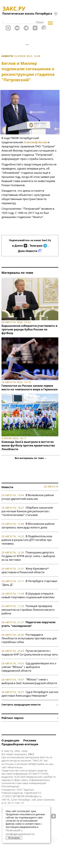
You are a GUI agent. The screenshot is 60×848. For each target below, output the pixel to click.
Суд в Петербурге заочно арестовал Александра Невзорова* (29, 693)
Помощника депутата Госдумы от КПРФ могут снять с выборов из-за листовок (28, 556)
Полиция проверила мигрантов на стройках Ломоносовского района (28, 609)
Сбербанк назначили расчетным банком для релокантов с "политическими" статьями (27, 511)
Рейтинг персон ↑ (29, 718)
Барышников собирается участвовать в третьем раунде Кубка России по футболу (29, 329)
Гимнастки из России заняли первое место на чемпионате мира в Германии (29, 387)
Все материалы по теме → (31, 458)
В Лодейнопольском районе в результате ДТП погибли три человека (26, 539)
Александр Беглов (35, 142)
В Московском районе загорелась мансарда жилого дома (28, 525)
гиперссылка (36, 764)
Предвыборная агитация (19, 744)
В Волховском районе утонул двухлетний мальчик (27, 497)
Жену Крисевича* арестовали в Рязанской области (25, 570)
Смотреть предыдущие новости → (29, 704)
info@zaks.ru (33, 796)
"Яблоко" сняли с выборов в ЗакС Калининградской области (29, 681)
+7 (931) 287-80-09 (12, 796)
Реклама (29, 740)
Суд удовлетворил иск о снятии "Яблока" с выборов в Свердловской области (28, 666)
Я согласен (14, 838)
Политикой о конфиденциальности (20, 832)
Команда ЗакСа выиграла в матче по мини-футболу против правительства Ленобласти (28, 445)
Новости (7, 56)
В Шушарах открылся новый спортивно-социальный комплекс (28, 595)
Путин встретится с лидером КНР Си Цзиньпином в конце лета (29, 652)
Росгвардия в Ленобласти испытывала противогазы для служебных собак (29, 638)
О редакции (10, 740)
